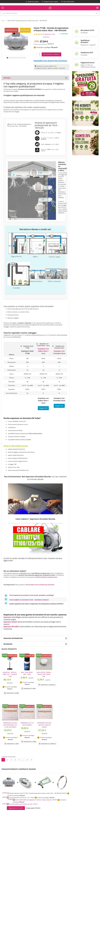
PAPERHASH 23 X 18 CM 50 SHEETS (27, 724)
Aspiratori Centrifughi (12, 617)
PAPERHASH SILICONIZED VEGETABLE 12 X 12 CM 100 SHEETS (10, 725)
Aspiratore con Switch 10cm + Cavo (43, 351)
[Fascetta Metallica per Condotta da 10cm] (62, 789)
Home (3, 20)
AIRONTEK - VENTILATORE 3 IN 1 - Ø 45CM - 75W (10, 674)
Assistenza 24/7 (87, 52)
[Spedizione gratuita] (85, 84)
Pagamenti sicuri (87, 62)
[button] (7, 57)
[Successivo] (31, 759)
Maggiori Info (43, 408)
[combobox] (50, 13)
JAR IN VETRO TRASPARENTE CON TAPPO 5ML (44, 674)
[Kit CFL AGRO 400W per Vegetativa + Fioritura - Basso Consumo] (44, 789)
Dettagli (7, 78)
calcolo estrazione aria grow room (46, 577)
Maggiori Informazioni (13, 638)
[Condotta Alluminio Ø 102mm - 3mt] (26, 789)
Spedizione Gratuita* (85, 41)
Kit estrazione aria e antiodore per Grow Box (40, 585)
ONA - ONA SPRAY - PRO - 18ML (27, 673)
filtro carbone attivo (35, 433)
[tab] (35, 77)
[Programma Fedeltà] (85, 113)
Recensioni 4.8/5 (87, 30)
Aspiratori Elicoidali (11, 626)
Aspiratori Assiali (10, 622)
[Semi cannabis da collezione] (85, 142)
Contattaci (84, 55)
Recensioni (8, 644)
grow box (24, 573)
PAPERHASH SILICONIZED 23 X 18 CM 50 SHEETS (44, 725)
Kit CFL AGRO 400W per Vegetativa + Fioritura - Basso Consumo (33, 800)
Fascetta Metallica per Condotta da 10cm (21, 804)
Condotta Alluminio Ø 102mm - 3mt (19, 797)
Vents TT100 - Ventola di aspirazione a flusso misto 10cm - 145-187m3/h (41, 793)
